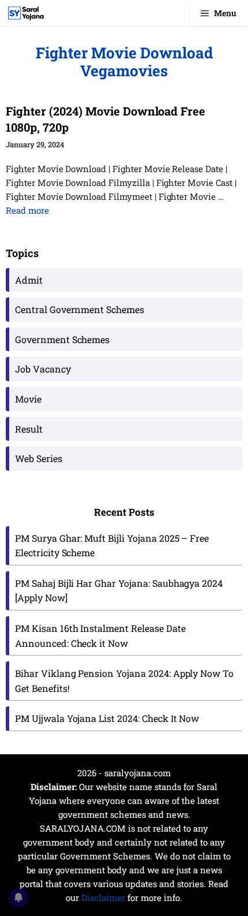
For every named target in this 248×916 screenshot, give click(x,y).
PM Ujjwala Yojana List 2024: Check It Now (107, 718)
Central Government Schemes (79, 309)
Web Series (38, 458)
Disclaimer (103, 897)
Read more (27, 210)
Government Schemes (62, 339)
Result (29, 429)
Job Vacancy (43, 369)
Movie (28, 399)
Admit (29, 280)
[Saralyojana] (26, 13)
